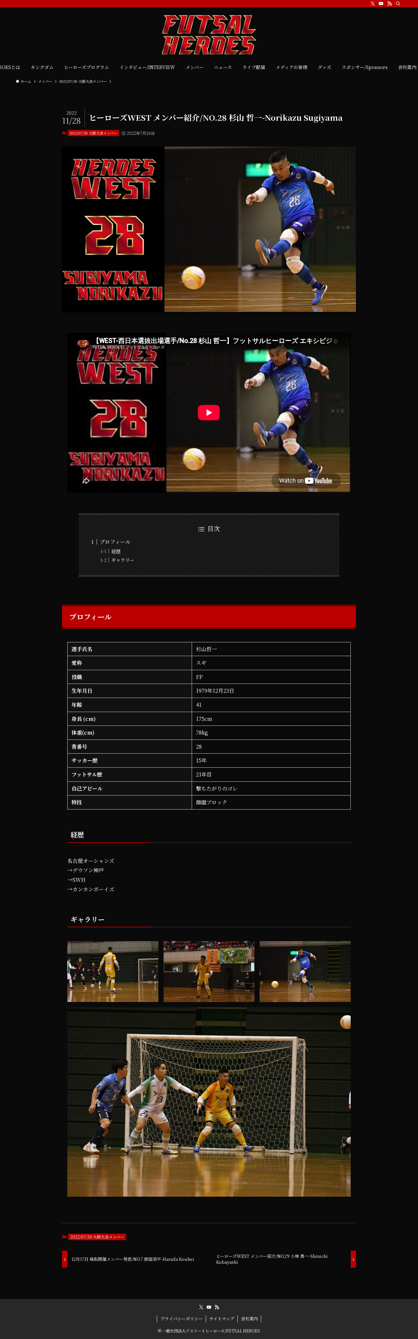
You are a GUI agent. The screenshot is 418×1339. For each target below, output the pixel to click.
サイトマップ (221, 1318)
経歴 (116, 551)
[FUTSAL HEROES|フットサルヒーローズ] (209, 34)
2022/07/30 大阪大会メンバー (93, 132)
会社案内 (249, 1318)
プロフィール (115, 541)
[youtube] (381, 3)
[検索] (398, 3)
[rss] (389, 3)
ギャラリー (122, 559)
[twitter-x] (372, 3)
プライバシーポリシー (181, 1318)
